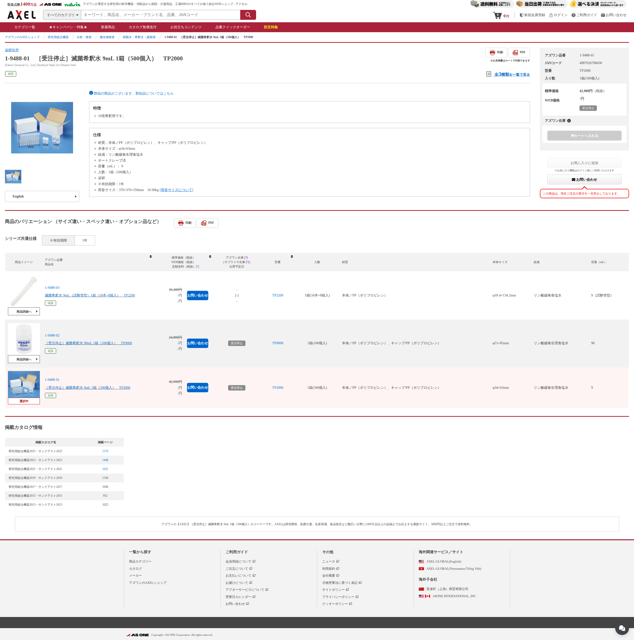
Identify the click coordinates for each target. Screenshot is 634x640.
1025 (105, 469)
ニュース (328, 561)
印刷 (500, 52)
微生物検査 (107, 37)
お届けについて (237, 583)
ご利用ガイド (237, 552)
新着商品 (108, 27)
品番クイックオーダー (232, 27)
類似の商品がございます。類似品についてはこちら (134, 93)
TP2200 (277, 295)
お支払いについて (238, 575)
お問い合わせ (586, 179)
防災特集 (271, 27)
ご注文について (237, 568)
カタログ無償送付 (143, 27)
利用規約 (328, 568)
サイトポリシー (333, 589)
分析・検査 (84, 37)
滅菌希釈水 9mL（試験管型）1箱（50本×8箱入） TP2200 (90, 295)
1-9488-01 (52, 380)
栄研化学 (12, 50)
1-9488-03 (52, 288)
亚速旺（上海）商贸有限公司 (447, 589)
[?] (569, 121)
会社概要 (328, 575)
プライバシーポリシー (338, 597)
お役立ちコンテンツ (186, 27)
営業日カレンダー (238, 597)
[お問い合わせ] (614, 15)
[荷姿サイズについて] (176, 190)
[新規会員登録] (532, 15)
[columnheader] (98, 262)
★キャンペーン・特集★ (68, 27)
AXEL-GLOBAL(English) (443, 561)
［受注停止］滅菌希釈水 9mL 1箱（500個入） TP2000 (87, 388)
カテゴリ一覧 (24, 27)
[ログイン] (558, 15)
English (18, 196)
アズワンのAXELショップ (22, 37)
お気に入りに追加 (584, 163)
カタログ (135, 568)
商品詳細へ (24, 311)
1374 (105, 451)
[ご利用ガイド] (584, 15)
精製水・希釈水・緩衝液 (139, 37)
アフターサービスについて (245, 589)
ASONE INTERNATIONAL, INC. (455, 596)
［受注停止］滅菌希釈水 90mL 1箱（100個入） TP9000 (88, 343)
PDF (523, 52)
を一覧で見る (512, 74)
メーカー (135, 575)
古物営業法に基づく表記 (340, 583)
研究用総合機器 (58, 37)
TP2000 (277, 388)
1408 (105, 460)
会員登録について (238, 561)
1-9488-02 (52, 335)
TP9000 (277, 343)
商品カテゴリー (140, 561)
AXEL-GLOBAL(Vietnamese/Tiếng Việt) (453, 568)
